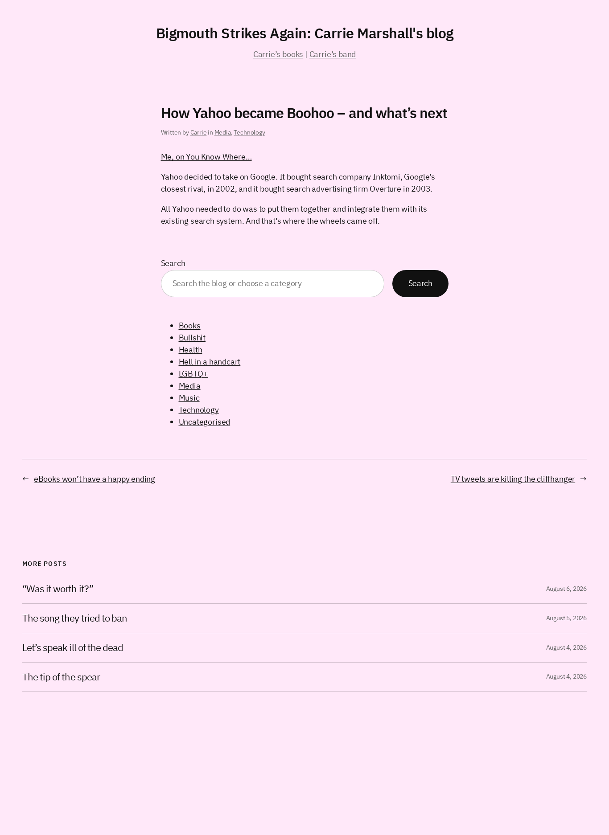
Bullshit (192, 337)
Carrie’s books (278, 54)
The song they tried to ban (74, 618)
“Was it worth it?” (57, 588)
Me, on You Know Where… (206, 156)
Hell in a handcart (210, 361)
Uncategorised (204, 422)
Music (189, 398)
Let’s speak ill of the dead (72, 647)
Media (222, 132)
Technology (249, 132)
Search (173, 263)
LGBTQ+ (193, 373)
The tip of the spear (61, 677)
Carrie (198, 132)
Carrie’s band (332, 54)
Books (190, 325)
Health (190, 349)
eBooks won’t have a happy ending (94, 479)
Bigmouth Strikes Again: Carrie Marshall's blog (304, 33)
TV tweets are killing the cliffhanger (513, 479)
